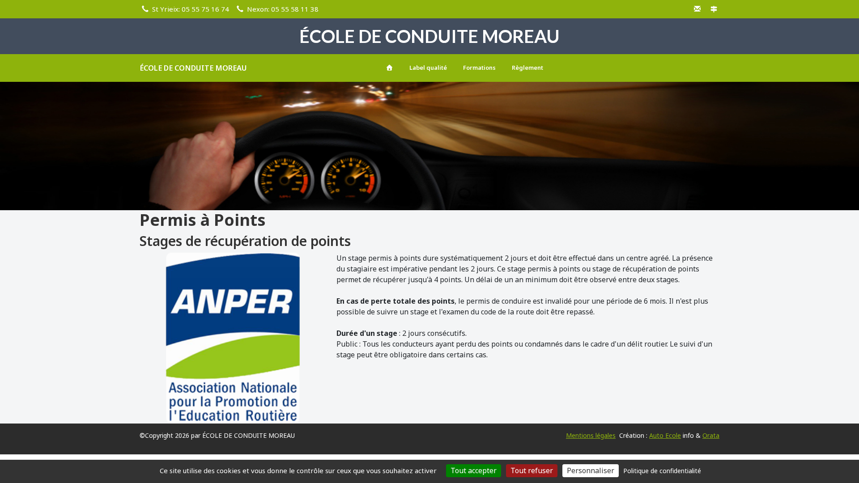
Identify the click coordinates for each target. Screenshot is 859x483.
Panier (704, 66)
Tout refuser (531, 470)
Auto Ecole (665, 435)
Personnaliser (590, 470)
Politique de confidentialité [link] (662, 470)
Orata (710, 435)
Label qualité (428, 68)
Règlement (527, 68)
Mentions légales (591, 435)
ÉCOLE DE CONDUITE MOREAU (193, 68)
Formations (479, 68)
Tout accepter (474, 470)
